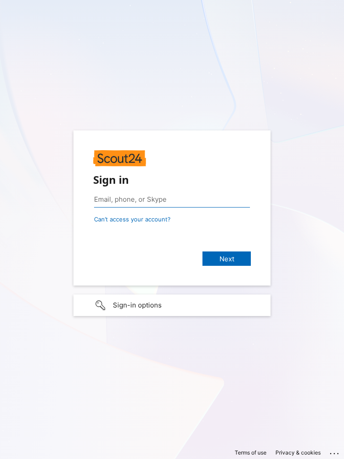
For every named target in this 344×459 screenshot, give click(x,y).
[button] (172, 305)
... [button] (335, 451)
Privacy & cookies (298, 452)
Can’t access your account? (132, 219)
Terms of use (251, 452)
